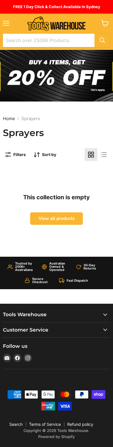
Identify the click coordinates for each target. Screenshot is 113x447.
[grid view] (91, 154)
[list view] (103, 154)
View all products (56, 218)
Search (16, 424)
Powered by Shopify (56, 436)
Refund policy (80, 424)
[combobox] (48, 40)
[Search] (102, 40)
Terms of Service (45, 424)
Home (9, 118)
